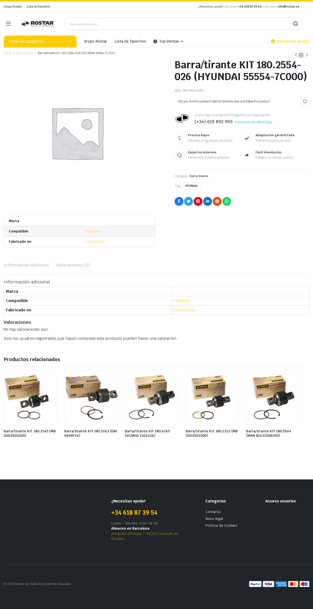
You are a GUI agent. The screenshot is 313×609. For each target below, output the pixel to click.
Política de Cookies (221, 525)
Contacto (213, 512)
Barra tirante (24, 53)
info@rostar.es (288, 7)
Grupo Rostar (13, 7)
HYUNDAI (92, 231)
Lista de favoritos (38, 7)
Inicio (7, 53)
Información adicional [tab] (26, 265)
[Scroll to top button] (302, 598)
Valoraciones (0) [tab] (73, 265)
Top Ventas (169, 41)
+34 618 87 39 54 (250, 7)
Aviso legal (214, 518)
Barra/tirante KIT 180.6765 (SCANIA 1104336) (147, 433)
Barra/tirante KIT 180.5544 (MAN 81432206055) (268, 433)
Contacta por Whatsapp (253, 122)
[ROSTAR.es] (38, 24)
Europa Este (95, 241)
